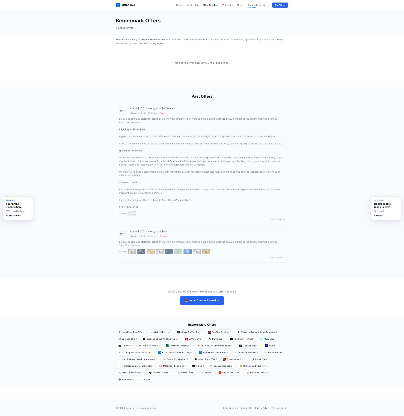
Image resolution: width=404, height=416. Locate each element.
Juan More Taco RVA (133, 332)
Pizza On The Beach (132, 372)
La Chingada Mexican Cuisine (137, 352)
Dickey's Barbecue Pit (254, 366)
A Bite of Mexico (162, 332)
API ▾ (239, 5)
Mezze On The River (191, 332)
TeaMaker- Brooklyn (180, 345)
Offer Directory (210, 5)
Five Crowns (234, 359)
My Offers (280, 5)
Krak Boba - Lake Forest (215, 352)
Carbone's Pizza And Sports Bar (163, 339)
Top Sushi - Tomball (244, 339)
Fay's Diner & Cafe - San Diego (177, 352)
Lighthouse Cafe (259, 359)
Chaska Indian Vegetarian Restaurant (260, 332)
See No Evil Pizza (231, 372)
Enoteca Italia (129, 339)
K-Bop (200, 366)
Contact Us (246, 408)
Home (179, 5)
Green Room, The (207, 359)
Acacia (147, 379)
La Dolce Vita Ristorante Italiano (217, 345)
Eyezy (209, 372)
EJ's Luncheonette (224, 366)
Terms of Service (280, 408)
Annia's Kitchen (151, 345)
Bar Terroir (218, 339)
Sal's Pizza (128, 379)
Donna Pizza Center (177, 359)
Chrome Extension (257, 5)
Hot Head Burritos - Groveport (137, 366)
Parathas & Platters (260, 372)
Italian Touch (188, 372)
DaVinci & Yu (195, 339)
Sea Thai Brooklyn (221, 332)
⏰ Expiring (227, 5)
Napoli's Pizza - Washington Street (139, 359)
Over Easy (270, 339)
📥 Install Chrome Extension (202, 300)
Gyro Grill (127, 345)
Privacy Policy (261, 408)
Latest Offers (192, 5)
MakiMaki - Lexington (174, 366)
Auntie (273, 345)
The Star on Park (277, 352)
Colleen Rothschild (248, 352)
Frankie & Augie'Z (162, 372)
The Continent (251, 345)
